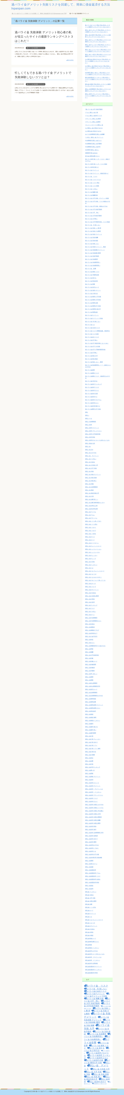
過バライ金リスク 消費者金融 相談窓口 (97, 331)
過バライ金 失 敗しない (92, 225)
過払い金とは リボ (90, 574)
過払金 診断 (88, 904)
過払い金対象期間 (90, 664)
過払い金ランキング (91, 605)
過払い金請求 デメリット (92, 786)
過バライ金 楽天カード (92, 287)
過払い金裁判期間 (90, 733)
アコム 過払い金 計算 (91, 112)
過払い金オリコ (90, 537)
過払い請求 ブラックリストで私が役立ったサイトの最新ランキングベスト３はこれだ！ (98, 95)
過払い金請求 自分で (91, 839)
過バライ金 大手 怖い (92, 212)
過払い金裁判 (89, 723)
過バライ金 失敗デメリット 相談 (95, 247)
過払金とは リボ (90, 923)
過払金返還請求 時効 (91, 972)
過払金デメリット (90, 913)
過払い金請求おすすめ (92, 845)
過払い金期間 (89, 677)
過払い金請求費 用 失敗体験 (93, 857)
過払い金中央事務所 (91, 617)
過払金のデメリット (91, 926)
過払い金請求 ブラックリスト (94, 795)
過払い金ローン (90, 614)
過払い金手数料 (90, 670)
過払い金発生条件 (90, 711)
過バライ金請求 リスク (92, 387)
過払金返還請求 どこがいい (93, 969)
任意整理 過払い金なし (92, 150)
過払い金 (88, 446)
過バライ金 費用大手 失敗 (93, 306)
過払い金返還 (89, 867)
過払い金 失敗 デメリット (93, 474)
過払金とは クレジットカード (94, 920)
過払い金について (90, 586)
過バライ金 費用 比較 (91, 303)
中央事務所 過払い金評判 (92, 146)
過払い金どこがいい (91, 565)
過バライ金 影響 (90, 268)
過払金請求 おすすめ (91, 951)
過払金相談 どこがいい (92, 948)
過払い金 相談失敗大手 (92, 493)
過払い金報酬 (89, 652)
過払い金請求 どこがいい (93, 792)
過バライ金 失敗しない (92, 243)
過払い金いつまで (90, 530)
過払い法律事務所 (90, 421)
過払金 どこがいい (90, 892)
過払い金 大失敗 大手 (91, 465)
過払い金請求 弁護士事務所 (93, 817)
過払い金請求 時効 (90, 826)
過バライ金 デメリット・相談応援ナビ (96, 173)
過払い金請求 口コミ (91, 801)
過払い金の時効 (90, 599)
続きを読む (70, 60)
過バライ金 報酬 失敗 (91, 192)
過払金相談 (88, 944)
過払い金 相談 (89, 490)
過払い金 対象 (89, 484)
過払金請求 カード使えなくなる (94, 954)
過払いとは (88, 418)
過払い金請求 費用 (90, 842)
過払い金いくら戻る (91, 524)
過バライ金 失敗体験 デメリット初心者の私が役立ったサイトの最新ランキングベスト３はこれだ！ (44, 36)
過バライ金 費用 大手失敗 (93, 299)
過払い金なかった (90, 583)
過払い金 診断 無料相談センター (95, 502)
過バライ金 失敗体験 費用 (93, 253)
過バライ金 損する (90, 278)
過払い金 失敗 (89, 471)
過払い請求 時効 (90, 437)
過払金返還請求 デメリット (93, 966)
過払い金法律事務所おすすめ (94, 695)
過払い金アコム (90, 515)
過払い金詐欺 (89, 764)
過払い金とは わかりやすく (93, 577)
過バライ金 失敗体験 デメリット (35, 48)
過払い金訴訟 (89, 758)
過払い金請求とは (90, 851)
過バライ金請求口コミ (92, 403)
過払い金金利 (89, 888)
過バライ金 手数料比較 (92, 275)
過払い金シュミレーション (93, 549)
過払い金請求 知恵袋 (91, 835)
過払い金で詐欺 (90, 561)
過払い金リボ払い (90, 611)
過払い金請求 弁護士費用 (92, 823)
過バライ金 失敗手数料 (92, 256)
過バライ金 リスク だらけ (93, 179)
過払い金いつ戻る (90, 533)
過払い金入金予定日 (91, 636)
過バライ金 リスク (91, 176)
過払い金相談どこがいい (92, 720)
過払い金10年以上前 (91, 505)
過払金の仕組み (90, 929)
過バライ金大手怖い (91, 352)
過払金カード (89, 910)
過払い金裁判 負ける (91, 726)
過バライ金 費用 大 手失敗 (93, 296)
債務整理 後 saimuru (91, 153)
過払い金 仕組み (90, 462)
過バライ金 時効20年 (91, 281)
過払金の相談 (89, 935)
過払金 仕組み (89, 895)
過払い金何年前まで (91, 633)
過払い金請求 (89, 779)
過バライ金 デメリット (92, 170)
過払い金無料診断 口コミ (92, 708)
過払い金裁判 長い (90, 730)
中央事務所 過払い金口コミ (93, 140)
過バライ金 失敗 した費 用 (93, 228)
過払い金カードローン (92, 543)
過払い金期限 (89, 680)
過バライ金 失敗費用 (91, 259)
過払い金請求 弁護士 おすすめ (94, 804)
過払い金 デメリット (92, 456)
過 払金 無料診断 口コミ (92, 156)
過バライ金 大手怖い (91, 218)
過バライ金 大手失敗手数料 (93, 215)
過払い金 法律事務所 (91, 487)
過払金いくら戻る (90, 907)
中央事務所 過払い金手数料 (93, 143)
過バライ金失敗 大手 (91, 355)
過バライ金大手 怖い (91, 340)
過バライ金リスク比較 (92, 334)
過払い (87, 415)
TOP (40, 13)
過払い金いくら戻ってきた (93, 521)
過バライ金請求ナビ (91, 396)
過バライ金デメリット (92, 315)
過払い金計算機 (90, 755)
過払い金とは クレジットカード (94, 571)
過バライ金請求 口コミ (92, 390)
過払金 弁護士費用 (90, 901)
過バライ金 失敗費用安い (92, 262)
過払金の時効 (89, 932)
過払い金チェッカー (91, 555)
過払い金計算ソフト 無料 (92, 748)
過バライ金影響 (90, 370)
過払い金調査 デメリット (92, 776)
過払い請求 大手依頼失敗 (92, 434)
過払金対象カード (90, 938)
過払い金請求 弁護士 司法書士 (94, 811)
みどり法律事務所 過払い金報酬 (94, 134)
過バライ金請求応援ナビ (92, 406)
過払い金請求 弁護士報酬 (92, 820)
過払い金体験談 (90, 627)
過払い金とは (89, 568)
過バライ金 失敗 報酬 (91, 237)
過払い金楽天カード (91, 689)
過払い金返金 (89, 885)
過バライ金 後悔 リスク (92, 271)
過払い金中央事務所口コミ (93, 621)
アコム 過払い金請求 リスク (93, 115)
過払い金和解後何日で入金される (95, 646)
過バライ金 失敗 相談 (91, 240)
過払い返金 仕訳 (90, 443)
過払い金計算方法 (90, 751)
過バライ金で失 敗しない (92, 321)
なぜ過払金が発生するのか (93, 131)
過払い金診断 (89, 761)
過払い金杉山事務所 (91, 683)
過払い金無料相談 (90, 698)
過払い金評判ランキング (92, 767)
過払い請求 (88, 424)
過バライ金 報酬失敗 (91, 195)
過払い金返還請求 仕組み (92, 879)
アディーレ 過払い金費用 (92, 122)
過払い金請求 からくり (92, 783)
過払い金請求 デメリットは (94, 789)
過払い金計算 (89, 736)
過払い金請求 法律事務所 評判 (94, 832)
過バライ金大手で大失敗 (92, 346)
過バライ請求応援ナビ (92, 167)
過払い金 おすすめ (90, 452)
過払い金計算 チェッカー (92, 739)
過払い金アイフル (90, 512)
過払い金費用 (89, 860)
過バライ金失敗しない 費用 (94, 362)
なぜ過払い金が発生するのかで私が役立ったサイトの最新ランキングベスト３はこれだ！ (98, 67)
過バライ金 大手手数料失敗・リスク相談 (97, 222)
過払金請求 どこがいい (92, 960)
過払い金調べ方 (90, 770)
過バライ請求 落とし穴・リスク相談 (96, 164)
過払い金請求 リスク (91, 798)
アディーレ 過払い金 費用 (93, 118)
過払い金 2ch (89, 449)
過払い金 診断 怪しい (91, 499)
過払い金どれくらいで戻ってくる (95, 580)
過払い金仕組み (90, 624)
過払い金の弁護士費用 (92, 596)
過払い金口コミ (90, 642)
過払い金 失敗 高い (91, 480)
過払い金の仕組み (90, 593)
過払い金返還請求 (90, 870)
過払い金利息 (89, 639)
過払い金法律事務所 (91, 692)
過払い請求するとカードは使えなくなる (97, 440)
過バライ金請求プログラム (93, 400)
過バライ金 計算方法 (91, 293)
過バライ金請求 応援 (91, 393)
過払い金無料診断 (90, 702)
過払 (86, 412)
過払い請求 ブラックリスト (93, 431)
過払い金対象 (89, 658)
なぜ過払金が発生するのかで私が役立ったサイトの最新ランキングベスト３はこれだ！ (98, 61)
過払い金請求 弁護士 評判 (93, 814)
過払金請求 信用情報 (91, 963)
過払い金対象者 (90, 667)
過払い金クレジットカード (93, 546)
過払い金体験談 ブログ (92, 630)
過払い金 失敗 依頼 (91, 477)
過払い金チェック (90, 558)
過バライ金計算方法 (91, 381)
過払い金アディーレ (91, 518)
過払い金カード (90, 540)
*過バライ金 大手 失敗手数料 (94, 109)
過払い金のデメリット (92, 589)
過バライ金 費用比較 (91, 312)
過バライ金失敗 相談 (91, 359)
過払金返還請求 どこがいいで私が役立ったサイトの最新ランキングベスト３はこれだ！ (98, 79)
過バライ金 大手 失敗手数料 (93, 209)
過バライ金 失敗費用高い (92, 265)
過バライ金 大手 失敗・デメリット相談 (97, 198)
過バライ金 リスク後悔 (92, 186)
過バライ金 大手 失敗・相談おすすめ (96, 206)
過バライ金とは (90, 324)
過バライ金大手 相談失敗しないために (96, 343)
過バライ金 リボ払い (91, 189)
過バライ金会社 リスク (92, 337)
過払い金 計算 (89, 496)
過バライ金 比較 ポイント (93, 290)
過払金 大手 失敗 (90, 898)
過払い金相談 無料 (90, 717)
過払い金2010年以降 (91, 509)
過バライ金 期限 (90, 284)
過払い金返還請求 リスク (92, 876)
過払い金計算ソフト (91, 745)
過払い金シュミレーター (92, 552)
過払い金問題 (89, 649)
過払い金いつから (90, 527)
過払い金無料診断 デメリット (94, 705)
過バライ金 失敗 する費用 (93, 231)
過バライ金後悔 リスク (92, 373)
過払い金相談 (89, 714)
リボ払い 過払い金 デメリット (94, 137)
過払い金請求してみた (92, 848)
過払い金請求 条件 (90, 829)
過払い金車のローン (91, 863)
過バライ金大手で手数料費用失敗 (95, 349)
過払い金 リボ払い (90, 459)
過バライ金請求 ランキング (93, 384)
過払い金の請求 (90, 602)
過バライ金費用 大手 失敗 (93, 409)
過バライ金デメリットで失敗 (94, 318)
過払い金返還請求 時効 (92, 882)
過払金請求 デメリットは (93, 957)
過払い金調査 (89, 773)
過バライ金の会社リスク (92, 327)
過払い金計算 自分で (91, 742)
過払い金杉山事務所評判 (92, 686)
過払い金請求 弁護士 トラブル (94, 807)
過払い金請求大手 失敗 (92, 854)
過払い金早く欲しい (91, 674)
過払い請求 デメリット (92, 428)
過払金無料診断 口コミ (92, 941)
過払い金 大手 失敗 (91, 468)
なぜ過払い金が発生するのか (94, 128)
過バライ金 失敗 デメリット (93, 234)
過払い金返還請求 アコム (92, 873)
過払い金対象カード (91, 661)
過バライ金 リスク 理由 (92, 182)
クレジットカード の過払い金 (94, 125)
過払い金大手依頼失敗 (92, 655)
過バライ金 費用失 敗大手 (93, 309)
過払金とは (88, 916)
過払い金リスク (90, 608)
